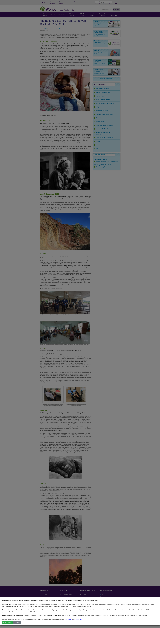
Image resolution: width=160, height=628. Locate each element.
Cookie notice (78, 619)
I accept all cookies (7, 622)
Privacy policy (67, 619)
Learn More (17, 622)
